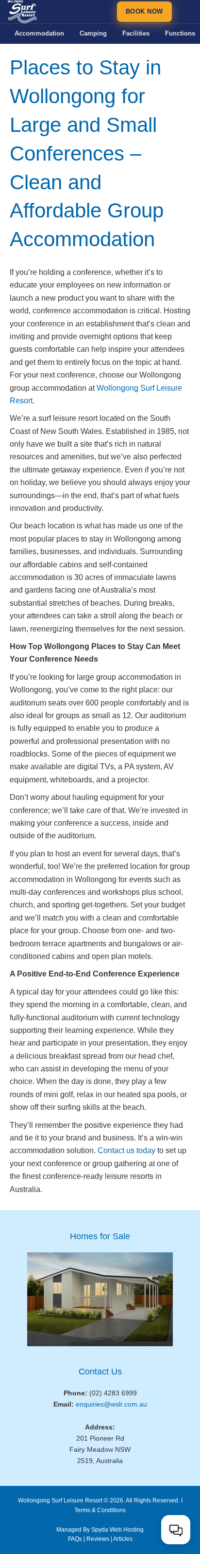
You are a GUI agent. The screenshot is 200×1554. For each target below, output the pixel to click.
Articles (123, 1539)
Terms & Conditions (100, 1510)
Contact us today (126, 1150)
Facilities (136, 33)
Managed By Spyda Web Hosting (100, 1529)
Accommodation (39, 33)
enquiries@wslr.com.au (111, 1404)
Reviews (97, 1539)
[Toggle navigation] (184, 12)
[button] (175, 1529)
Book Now (144, 11)
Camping (93, 33)
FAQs (75, 1539)
